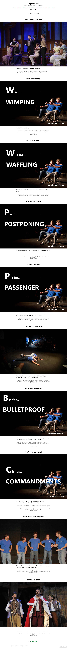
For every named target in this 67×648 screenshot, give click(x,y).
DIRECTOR (19, 7)
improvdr (21, 71)
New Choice (29, 381)
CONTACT (45, 7)
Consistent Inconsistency (36, 443)
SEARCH (53, 7)
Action (20, 256)
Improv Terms (31, 508)
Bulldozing (22, 195)
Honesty (23, 508)
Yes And (37, 72)
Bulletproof (22, 443)
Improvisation (24, 381)
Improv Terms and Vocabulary (42, 71)
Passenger (32, 319)
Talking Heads (31, 132)
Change (26, 443)
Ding (21, 381)
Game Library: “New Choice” (33, 327)
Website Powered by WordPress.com (22, 645)
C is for (34, 506)
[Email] (36, 9)
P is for (34, 256)
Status (44, 319)
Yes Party (40, 72)
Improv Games (33, 71)
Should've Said (38, 381)
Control (29, 633)
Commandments (21, 132)
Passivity (36, 319)
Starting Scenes (43, 256)
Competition (47, 506)
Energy (26, 72)
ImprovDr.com (33, 4)
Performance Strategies (44, 130)
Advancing (23, 256)
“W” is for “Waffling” (33, 140)
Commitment (30, 256)
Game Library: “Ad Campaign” (33, 517)
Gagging (20, 508)
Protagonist (40, 319)
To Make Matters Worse (38, 132)
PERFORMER (25, 7)
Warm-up (48, 571)
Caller (19, 381)
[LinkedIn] (35, 9)
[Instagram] (33, 9)
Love (27, 319)
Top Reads (47, 443)
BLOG (49, 7)
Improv (27, 508)
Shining (28, 509)
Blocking (23, 72)
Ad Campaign (23, 571)
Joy (25, 509)
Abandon (19, 506)
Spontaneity (44, 381)
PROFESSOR (31, 7)
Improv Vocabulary (37, 508)
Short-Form (34, 381)
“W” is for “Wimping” (33, 79)
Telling (47, 256)
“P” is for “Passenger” (33, 265)
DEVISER (13, 7)
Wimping (33, 72)
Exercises (30, 72)
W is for (44, 132)
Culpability (43, 443)
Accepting (20, 72)
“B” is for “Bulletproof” (33, 389)
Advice (26, 256)
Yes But (36, 572)
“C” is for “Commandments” (33, 452)
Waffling (47, 132)
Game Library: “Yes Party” (33, 19)
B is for (19, 443)
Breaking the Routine (28, 506)
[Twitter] (32, 9)
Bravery (20, 319)
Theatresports (32, 509)
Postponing (26, 132)
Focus (18, 508)
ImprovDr (42, 508)
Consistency (30, 443)
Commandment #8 (33, 580)
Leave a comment (47, 72)
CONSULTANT (38, 7)
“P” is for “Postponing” (33, 201)
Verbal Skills (37, 633)
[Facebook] (30, 9)
